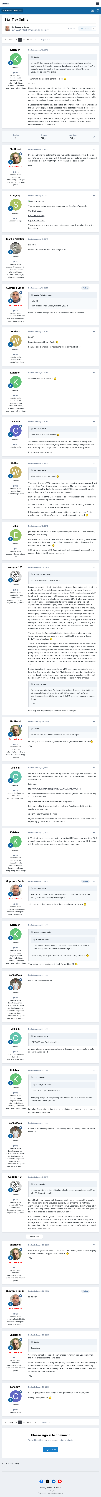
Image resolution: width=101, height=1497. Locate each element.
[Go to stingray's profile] (16, 205)
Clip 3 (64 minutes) (36, 220)
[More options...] (94, 50)
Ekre (15, 525)
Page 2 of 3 (45, 40)
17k (16, 311)
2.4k (17, 172)
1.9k (16, 73)
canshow (15, 421)
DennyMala (15, 975)
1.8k (16, 354)
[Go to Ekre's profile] (16, 535)
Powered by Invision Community (50, 1493)
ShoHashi (15, 149)
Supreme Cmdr (22, 27)
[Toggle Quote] (32, 57)
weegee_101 (15, 567)
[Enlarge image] (65, 79)
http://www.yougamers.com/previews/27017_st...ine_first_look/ (54, 789)
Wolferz (15, 331)
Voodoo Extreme (87, 1355)
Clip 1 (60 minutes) (36, 211)
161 (16, 218)
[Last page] (35, 40)
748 (16, 590)
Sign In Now (50, 1449)
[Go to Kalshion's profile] (16, 59)
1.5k (16, 998)
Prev (11, 40)
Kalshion (15, 49)
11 (16, 549)
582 (16, 444)
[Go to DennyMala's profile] (16, 984)
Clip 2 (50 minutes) (36, 215)
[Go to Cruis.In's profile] (16, 777)
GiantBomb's (74, 206)
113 (16, 262)
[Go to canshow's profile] (16, 431)
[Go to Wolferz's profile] (16, 341)
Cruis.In (15, 767)
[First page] (5, 40)
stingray (15, 195)
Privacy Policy (46, 1488)
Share (72, 28)
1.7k (16, 790)
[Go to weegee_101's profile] (16, 576)
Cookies (58, 1488)
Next (29, 40)
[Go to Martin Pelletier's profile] (16, 248)
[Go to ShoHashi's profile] (16, 158)
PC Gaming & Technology (37, 30)
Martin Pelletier (15, 239)
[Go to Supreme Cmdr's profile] (7, 28)
